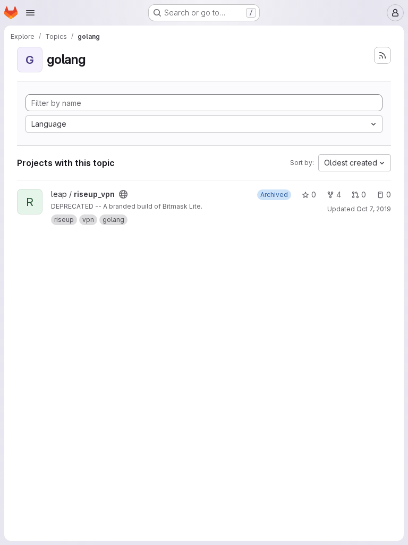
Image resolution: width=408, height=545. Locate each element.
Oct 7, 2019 (373, 209)
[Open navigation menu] (30, 12)
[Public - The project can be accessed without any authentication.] (123, 194)
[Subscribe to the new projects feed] (382, 55)
